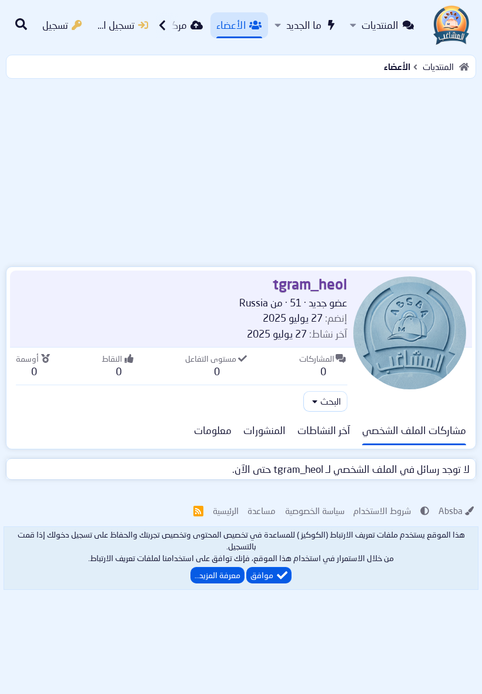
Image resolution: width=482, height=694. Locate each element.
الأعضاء (231, 25)
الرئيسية (226, 510)
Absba (450, 510)
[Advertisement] (241, 170)
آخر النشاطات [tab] (323, 430)
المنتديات (380, 25)
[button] (353, 25)
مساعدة (261, 510)
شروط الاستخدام (382, 510)
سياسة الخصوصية (314, 510)
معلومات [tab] (213, 430)
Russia (253, 302)
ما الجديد (304, 25)
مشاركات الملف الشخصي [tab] (414, 430)
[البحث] (21, 25)
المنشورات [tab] (264, 430)
